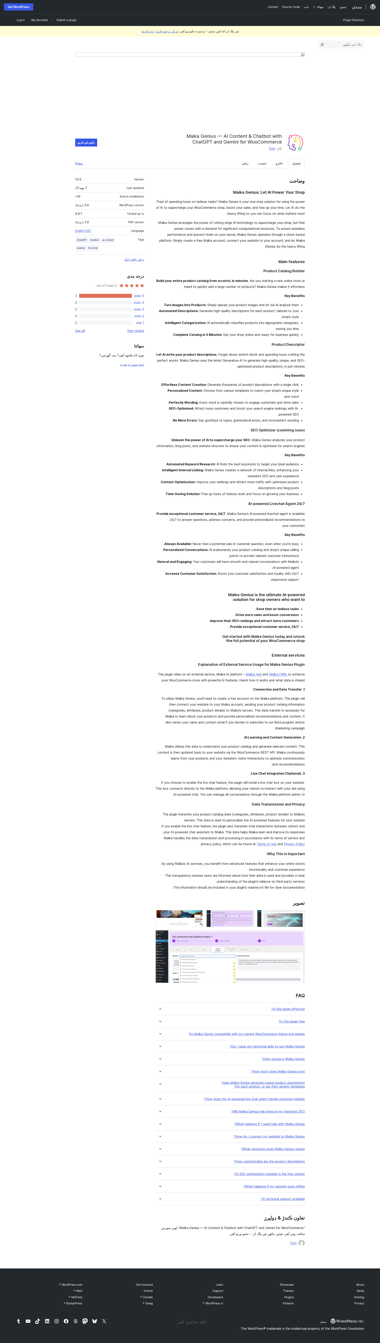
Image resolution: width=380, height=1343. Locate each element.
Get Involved (144, 1284)
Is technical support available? (283, 1199)
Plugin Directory (353, 20)
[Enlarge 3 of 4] (198, 915)
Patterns (288, 1303)
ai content (108, 240)
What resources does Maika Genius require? (273, 1149)
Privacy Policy (294, 844)
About (360, 1284)
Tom (272, 148)
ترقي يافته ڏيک (134, 259)
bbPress (75, 1297)
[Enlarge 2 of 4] (249, 915)
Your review (135, 331)
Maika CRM (277, 674)
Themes (288, 1290)
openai (81, 247)
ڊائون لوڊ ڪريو (86, 142)
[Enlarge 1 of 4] (299, 915)
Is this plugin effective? (288, 1009)
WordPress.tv (212, 1303)
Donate (146, 1297)
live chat (93, 247)
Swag (147, 1303)
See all (80, 331)
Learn (219, 1284)
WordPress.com (70, 1284)
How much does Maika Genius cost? (278, 1071)
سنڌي (323, 1321)
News (360, 1290)
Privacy (359, 1303)
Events (148, 1290)
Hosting (359, 1297)
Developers (215, 1297)
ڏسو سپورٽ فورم (132, 364)
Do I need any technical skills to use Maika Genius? (267, 1046)
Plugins (289, 1297)
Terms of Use (266, 844)
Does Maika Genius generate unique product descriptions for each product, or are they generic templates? (263, 1084)
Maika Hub (254, 674)
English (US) (83, 230)
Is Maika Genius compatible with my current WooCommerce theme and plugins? (247, 1034)
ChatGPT (82, 240)
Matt (77, 1290)
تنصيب (262, 163)
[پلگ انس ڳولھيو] (322, 45)
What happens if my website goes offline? (274, 1186)
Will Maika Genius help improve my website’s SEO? (268, 1111)
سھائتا (79, 163)
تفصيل (296, 163)
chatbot (94, 240)
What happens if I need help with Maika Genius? (270, 1124)
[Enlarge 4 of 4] (299, 936)
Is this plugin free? (292, 1021)
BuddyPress (72, 1303)
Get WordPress (18, 7)
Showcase (287, 1284)
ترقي (245, 163)
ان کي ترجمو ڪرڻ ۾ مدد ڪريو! (159, 31)
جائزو (279, 163)
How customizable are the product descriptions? (269, 1161)
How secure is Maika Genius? (283, 1059)
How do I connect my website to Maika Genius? (269, 1136)
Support (218, 1290)
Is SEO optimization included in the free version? (269, 1174)
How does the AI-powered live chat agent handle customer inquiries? (254, 1099)
